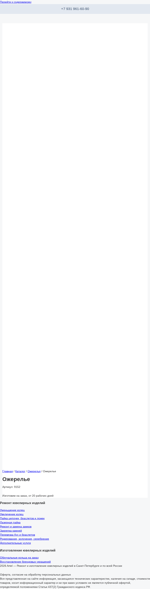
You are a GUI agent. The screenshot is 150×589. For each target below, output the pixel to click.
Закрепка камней (11, 530)
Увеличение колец (11, 514)
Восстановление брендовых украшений (25, 561)
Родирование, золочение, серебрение (24, 538)
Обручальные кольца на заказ (19, 557)
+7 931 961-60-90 (75, 9)
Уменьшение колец (12, 510)
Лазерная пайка (10, 522)
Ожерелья (34, 471)
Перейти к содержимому (15, 2)
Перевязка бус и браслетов (17, 534)
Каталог (20, 471)
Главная (7, 471)
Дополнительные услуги (15, 542)
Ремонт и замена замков (15, 526)
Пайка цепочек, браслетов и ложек (22, 518)
